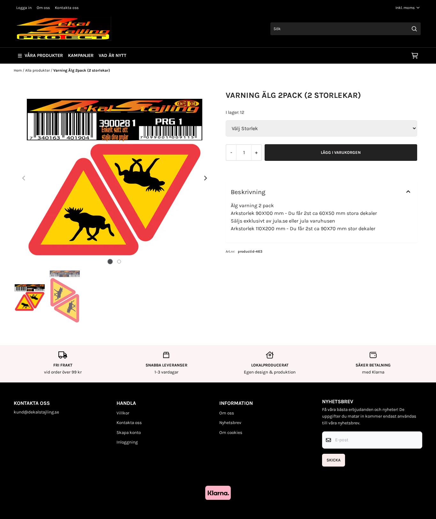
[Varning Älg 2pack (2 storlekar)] (114, 178)
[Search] (414, 28)
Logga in (24, 7)
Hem (18, 70)
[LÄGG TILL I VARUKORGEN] (341, 152)
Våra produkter (44, 55)
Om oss (43, 7)
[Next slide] (205, 178)
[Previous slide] (24, 178)
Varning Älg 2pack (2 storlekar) (81, 70)
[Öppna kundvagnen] (415, 55)
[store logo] (63, 29)
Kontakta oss (67, 7)
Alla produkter (38, 70)
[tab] (110, 261)
